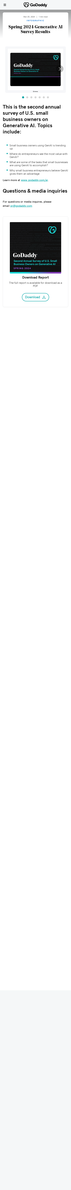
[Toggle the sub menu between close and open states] (5, 5)
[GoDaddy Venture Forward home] (35, 5)
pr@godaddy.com (21, 206)
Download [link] (32, 297)
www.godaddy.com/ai (34, 180)
